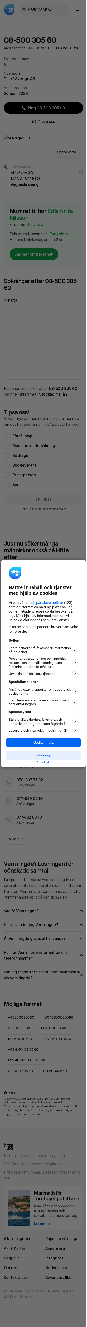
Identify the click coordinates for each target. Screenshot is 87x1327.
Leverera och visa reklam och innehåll (38, 731)
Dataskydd (43, 762)
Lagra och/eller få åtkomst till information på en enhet (40, 650)
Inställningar (43, 755)
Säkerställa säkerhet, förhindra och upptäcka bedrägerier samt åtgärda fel (38, 722)
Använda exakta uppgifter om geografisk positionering (40, 692)
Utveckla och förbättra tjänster (32, 674)
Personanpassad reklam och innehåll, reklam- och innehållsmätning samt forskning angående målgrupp (37, 663)
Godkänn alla (43, 742)
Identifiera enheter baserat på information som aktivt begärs (40, 702)
